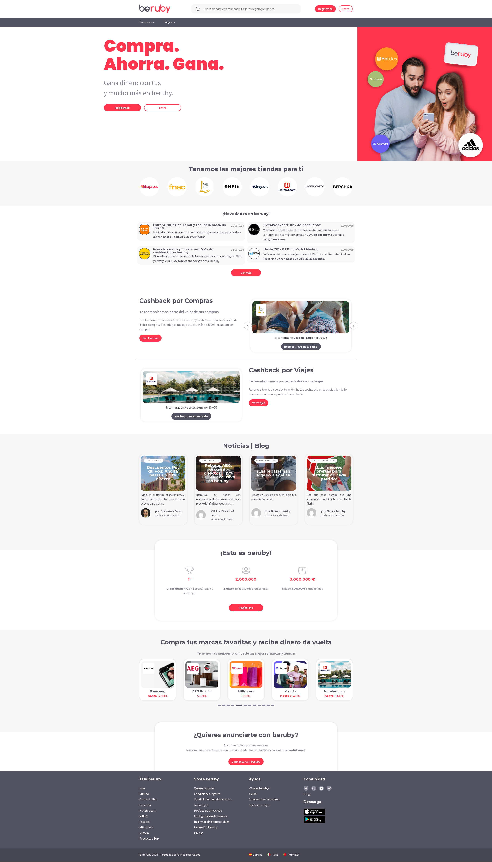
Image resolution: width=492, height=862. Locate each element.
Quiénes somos (204, 789)
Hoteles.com (147, 811)
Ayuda (253, 794)
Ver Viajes (258, 403)
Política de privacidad (208, 811)
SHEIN (143, 816)
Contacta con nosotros (264, 800)
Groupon (145, 805)
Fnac (142, 789)
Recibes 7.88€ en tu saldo (300, 346)
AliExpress (146, 828)
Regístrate (325, 9)
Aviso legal (201, 805)
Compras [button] (145, 22)
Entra (345, 9)
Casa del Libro (148, 800)
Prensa (198, 833)
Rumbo (144, 794)
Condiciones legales (207, 794)
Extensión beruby (205, 828)
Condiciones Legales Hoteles (213, 800)
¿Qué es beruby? (259, 789)
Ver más (246, 273)
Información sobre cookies (211, 822)
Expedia (144, 822)
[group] (149, 186)
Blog (307, 794)
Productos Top (149, 839)
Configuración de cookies (210, 816)
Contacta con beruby (246, 762)
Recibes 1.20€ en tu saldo (191, 417)
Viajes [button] (168, 22)
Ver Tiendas (150, 338)
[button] (248, 326)
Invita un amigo (259, 805)
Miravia (144, 833)
